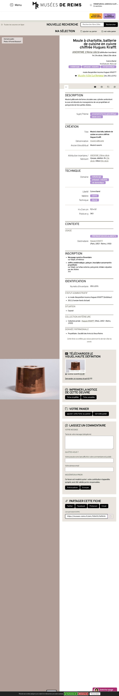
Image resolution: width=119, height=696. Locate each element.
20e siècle (104, 161)
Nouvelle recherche (62, 25)
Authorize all (71, 694)
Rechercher (111, 25)
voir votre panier (110, 31)
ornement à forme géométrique (104, 114)
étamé (94, 200)
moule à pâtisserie (97, 141)
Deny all (84, 694)
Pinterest (93, 506)
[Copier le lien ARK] (110, 516)
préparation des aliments (104, 236)
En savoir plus (97, 6)
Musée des (96, 16)
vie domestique (108, 67)
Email (104, 506)
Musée (109, 16)
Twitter (70, 506)
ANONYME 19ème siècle (99, 155)
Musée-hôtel (91, 75)
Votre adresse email (72, 466)
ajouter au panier (90, 31)
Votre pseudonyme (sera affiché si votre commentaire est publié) (88, 457)
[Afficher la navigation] (11, 5)
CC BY (82, 374)
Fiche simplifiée (73, 397)
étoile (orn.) (96, 117)
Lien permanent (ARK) (72, 512)
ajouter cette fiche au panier (79, 414)
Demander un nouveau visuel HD (77, 379)
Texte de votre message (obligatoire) (78, 434)
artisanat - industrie (91, 67)
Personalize (95, 694)
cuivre (94, 196)
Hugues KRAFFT (96, 241)
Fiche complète (89, 397)
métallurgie (74, 67)
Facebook (81, 506)
